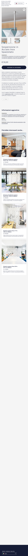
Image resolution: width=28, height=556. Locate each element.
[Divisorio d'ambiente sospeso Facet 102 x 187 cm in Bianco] (14, 145)
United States (20, 3)
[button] (24, 10)
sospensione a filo (9, 94)
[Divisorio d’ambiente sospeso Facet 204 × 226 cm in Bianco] (14, 180)
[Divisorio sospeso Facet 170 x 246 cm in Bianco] (14, 216)
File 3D (11, 122)
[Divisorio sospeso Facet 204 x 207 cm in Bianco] (14, 252)
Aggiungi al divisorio (14, 67)
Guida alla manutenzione (18, 122)
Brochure (8, 122)
